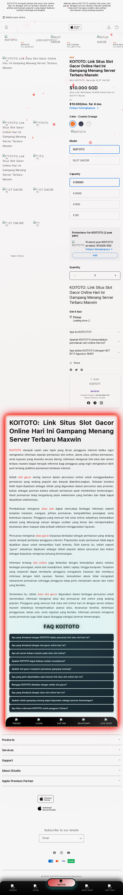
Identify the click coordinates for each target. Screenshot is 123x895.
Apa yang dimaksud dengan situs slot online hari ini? (38, 692)
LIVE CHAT (110, 890)
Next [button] (118, 7)
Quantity (75, 267)
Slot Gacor (86, 92)
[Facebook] (72, 370)
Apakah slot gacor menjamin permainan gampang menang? (41, 669)
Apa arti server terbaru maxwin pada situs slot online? (39, 653)
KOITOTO (79, 149)
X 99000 (78, 182)
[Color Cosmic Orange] (73, 124)
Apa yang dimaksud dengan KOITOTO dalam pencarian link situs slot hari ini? (51, 637)
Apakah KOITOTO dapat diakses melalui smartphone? (38, 661)
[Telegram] (95, 403)
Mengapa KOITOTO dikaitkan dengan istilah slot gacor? (39, 685)
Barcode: (91, 80)
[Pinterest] (82, 370)
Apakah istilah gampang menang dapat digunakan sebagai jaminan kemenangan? (52, 700)
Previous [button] (4, 7)
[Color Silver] (88, 123)
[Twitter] (77, 370)
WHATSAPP (87, 890)
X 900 (76, 204)
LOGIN (36, 890)
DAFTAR (61, 885)
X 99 (76, 215)
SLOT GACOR (81, 160)
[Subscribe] (80, 838)
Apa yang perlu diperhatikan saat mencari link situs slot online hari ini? (47, 677)
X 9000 (77, 193)
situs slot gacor (47, 594)
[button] (95, 332)
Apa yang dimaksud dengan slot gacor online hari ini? (39, 645)
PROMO (13, 890)
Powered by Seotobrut (71, 876)
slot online (40, 562)
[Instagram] (101, 403)
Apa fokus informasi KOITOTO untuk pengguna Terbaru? (40, 708)
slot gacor (24, 477)
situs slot (48, 508)
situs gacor (42, 535)
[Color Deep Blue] (81, 123)
